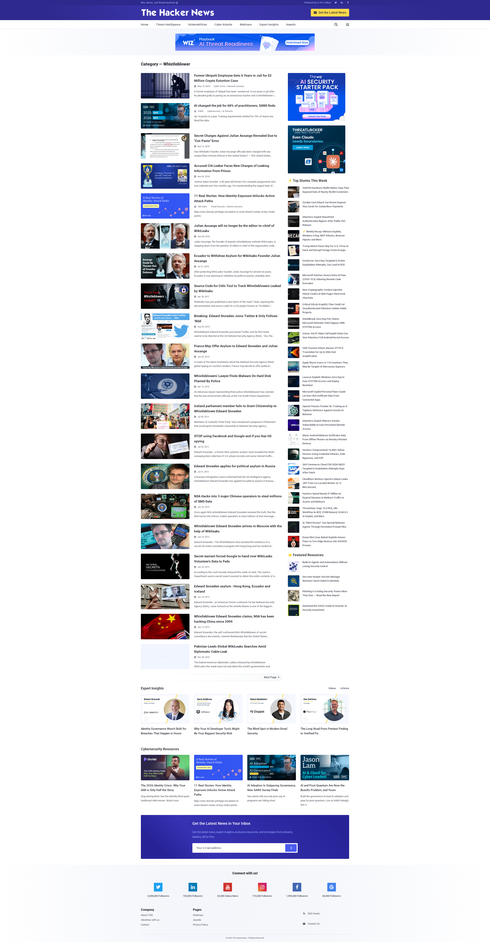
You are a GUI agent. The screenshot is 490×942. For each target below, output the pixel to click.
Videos (332, 688)
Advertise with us (150, 919)
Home (144, 24)
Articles (345, 688)
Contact (145, 924)
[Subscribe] (291, 848)
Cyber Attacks (223, 24)
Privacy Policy (200, 924)
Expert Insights (269, 24)
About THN (147, 915)
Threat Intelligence (168, 24)
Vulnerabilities (197, 24)
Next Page (271, 677)
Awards (291, 24)
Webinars (246, 24)
